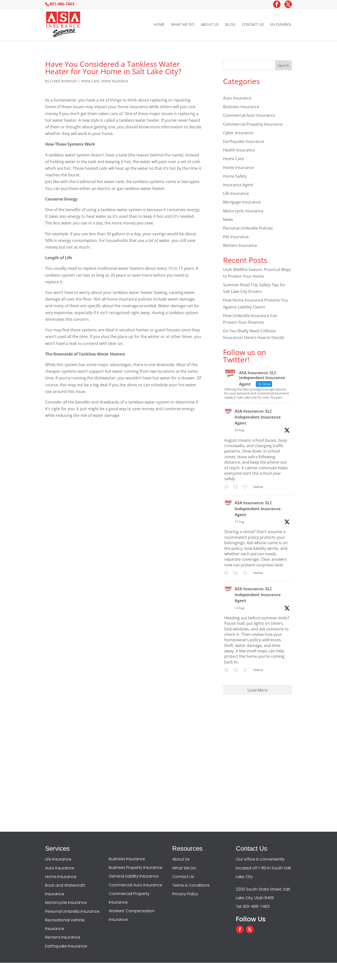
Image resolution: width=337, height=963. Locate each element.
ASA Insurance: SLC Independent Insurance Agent (258, 417)
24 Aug (239, 430)
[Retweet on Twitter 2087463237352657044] (237, 670)
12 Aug (239, 608)
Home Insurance (114, 81)
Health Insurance (239, 150)
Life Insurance (236, 193)
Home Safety (235, 176)
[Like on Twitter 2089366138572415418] (247, 573)
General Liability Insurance (134, 876)
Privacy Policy (185, 894)
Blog (230, 25)
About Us (210, 25)
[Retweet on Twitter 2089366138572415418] (237, 573)
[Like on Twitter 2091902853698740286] (247, 487)
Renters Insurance (240, 245)
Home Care (90, 81)
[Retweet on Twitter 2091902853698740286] (237, 487)
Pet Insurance (236, 236)
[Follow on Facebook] (240, 929)
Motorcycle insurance (243, 211)
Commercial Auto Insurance (249, 115)
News (228, 219)
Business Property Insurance (135, 867)
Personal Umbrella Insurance (72, 911)
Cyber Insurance (238, 132)
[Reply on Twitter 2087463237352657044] (227, 670)
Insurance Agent (238, 184)
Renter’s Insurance (62, 937)
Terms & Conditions (191, 885)
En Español (281, 25)
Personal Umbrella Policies (248, 228)
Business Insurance (241, 106)
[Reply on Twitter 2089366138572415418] (227, 573)
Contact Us (253, 25)
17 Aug (239, 522)
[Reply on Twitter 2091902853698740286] (227, 487)
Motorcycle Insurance (66, 902)
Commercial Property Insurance (252, 124)
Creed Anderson (63, 81)
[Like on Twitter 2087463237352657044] (247, 670)
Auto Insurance (237, 98)
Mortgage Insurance (242, 202)
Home (159, 25)
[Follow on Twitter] (250, 929)
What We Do (182, 25)
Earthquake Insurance (243, 141)
